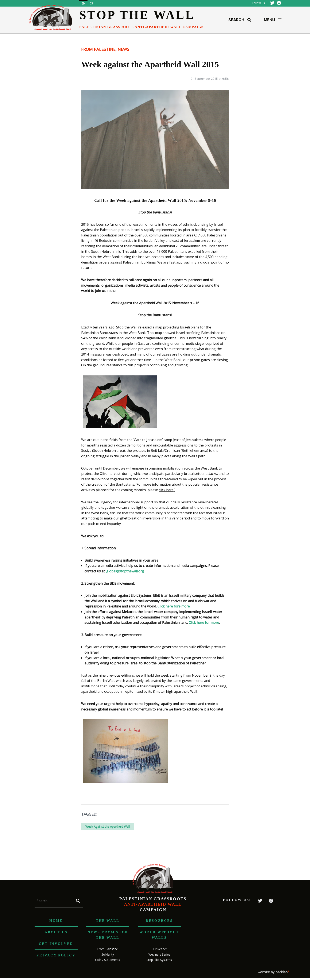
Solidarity (107, 954)
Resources (159, 920)
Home (56, 920)
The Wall (108, 920)
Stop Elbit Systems (159, 960)
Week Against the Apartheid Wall (107, 826)
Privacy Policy (55, 955)
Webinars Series (159, 954)
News (123, 49)
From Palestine (98, 49)
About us (56, 932)
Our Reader (159, 949)
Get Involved (56, 943)
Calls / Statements (107, 960)
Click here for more (204, 622)
